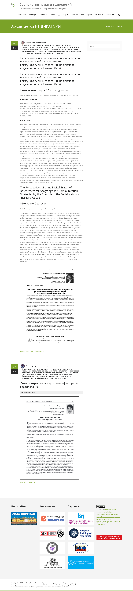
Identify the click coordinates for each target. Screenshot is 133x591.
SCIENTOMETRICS (58, 373)
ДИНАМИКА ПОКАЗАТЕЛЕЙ (32, 375)
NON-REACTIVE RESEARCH (42, 45)
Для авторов (63, 15)
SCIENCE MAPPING (28, 373)
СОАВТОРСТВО (60, 379)
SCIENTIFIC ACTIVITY (43, 373)
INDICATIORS (36, 371)
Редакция (33, 15)
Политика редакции (47, 15)
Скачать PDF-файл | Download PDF (32, 351)
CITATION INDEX (42, 369)
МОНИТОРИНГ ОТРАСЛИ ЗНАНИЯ (58, 377)
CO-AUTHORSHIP (55, 369)
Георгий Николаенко (40, 42)
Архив (89, 15)
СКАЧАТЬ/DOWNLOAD (28, 483)
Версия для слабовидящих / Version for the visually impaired (109, 537)
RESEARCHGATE (57, 45)
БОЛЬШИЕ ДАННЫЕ (51, 49)
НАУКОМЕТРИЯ (41, 51)
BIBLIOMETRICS (29, 369)
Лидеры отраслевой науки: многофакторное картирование (49, 385)
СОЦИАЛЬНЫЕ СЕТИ (38, 53)
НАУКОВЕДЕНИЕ (28, 51)
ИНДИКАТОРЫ (64, 49)
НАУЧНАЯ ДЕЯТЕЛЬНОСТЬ (44, 379)
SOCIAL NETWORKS (42, 47)
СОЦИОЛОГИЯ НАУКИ (55, 53)
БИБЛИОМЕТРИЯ (36, 49)
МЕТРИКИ (74, 49)
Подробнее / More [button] (29, 393)
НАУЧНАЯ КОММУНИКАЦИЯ (58, 51)
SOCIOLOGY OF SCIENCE (59, 47)
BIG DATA (27, 45)
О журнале (22, 15)
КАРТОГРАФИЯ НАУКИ (30, 377)
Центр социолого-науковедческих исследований (50, 366)
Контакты (99, 15)
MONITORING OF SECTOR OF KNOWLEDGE (64, 371)
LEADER (45, 371)
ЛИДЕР (42, 377)
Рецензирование (78, 15)
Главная (109, 26)
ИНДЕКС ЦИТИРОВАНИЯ (52, 375)
